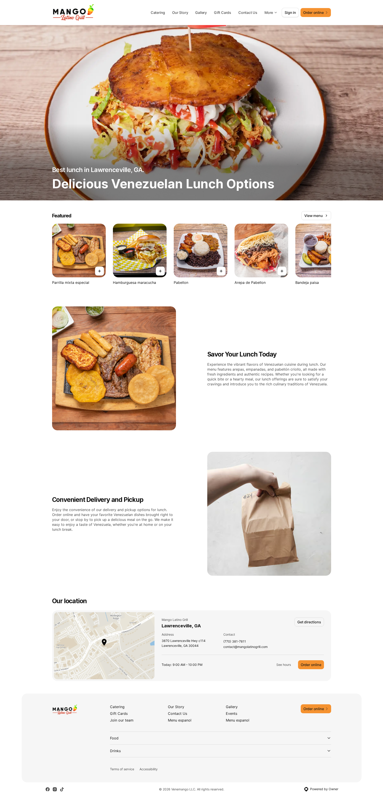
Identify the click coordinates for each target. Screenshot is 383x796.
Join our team (121, 720)
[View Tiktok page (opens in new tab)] (62, 789)
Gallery (201, 12)
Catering (158, 12)
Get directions (309, 622)
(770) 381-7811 (234, 641)
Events (231, 713)
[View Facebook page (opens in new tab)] (47, 789)
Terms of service (122, 769)
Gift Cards (222, 12)
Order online (311, 664)
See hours (283, 665)
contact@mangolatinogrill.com (245, 647)
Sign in (290, 12)
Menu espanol (179, 720)
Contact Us (247, 12)
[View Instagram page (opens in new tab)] (54, 789)
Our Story (180, 12)
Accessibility (149, 769)
